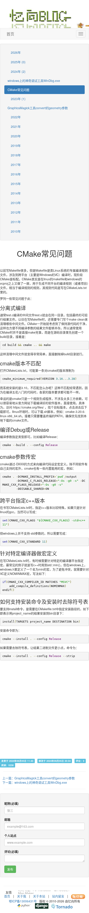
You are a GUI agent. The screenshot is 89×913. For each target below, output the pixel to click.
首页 (10, 34)
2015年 (15, 184)
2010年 (15, 231)
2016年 (15, 174)
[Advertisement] (44, 713)
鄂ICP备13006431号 (23, 901)
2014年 (15, 193)
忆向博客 (47, 17)
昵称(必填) (11, 803)
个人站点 (10, 835)
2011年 (15, 222)
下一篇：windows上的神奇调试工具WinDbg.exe (34, 782)
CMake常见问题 (18, 90)
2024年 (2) (17, 71)
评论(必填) (11, 851)
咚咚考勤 (24, 892)
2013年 (15, 203)
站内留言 (58, 896)
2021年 (15, 126)
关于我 (21, 896)
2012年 (15, 212)
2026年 (15, 52)
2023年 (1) (17, 99)
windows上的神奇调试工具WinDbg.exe (34, 80)
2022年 (15, 117)
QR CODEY (62, 892)
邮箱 (7, 819)
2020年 (15, 136)
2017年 (15, 164)
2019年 (15, 145)
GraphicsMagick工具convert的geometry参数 (38, 108)
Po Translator (42, 892)
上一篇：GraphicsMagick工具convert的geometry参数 (38, 778)
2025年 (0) (17, 62)
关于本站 (39, 896)
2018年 (15, 155)
